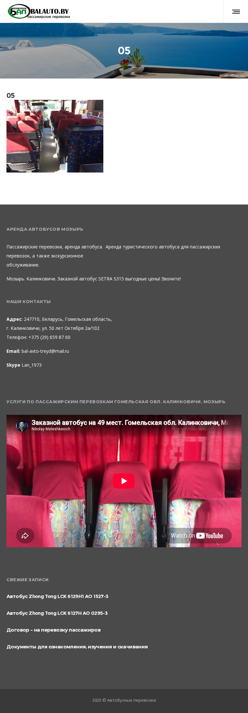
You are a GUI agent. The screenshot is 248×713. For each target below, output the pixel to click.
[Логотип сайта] (38, 11)
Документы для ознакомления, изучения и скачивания (77, 647)
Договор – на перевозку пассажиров (53, 630)
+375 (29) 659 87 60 (48, 337)
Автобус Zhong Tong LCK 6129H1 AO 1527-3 (57, 596)
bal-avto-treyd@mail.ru (45, 351)
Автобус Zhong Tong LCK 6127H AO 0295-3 (57, 613)
